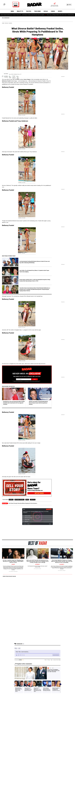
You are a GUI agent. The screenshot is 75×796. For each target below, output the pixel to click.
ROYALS (46, 11)
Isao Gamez (6, 73)
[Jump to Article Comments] (2, 76)
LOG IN (69, 4)
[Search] (4, 5)
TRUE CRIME (37, 11)
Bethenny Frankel (19, 499)
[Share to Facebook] (6, 76)
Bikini (27, 499)
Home (3, 23)
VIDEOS (53, 11)
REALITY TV (20, 11)
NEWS (12, 11)
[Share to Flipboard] (14, 76)
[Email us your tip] (15, 6)
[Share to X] (10, 76)
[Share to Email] (18, 76)
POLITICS (28, 11)
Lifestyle (32, 499)
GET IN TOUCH (39, 493)
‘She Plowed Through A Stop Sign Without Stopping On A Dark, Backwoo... (23, 503)
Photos (6, 23)
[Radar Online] (34, 4)
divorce (10, 23)
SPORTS (60, 11)
